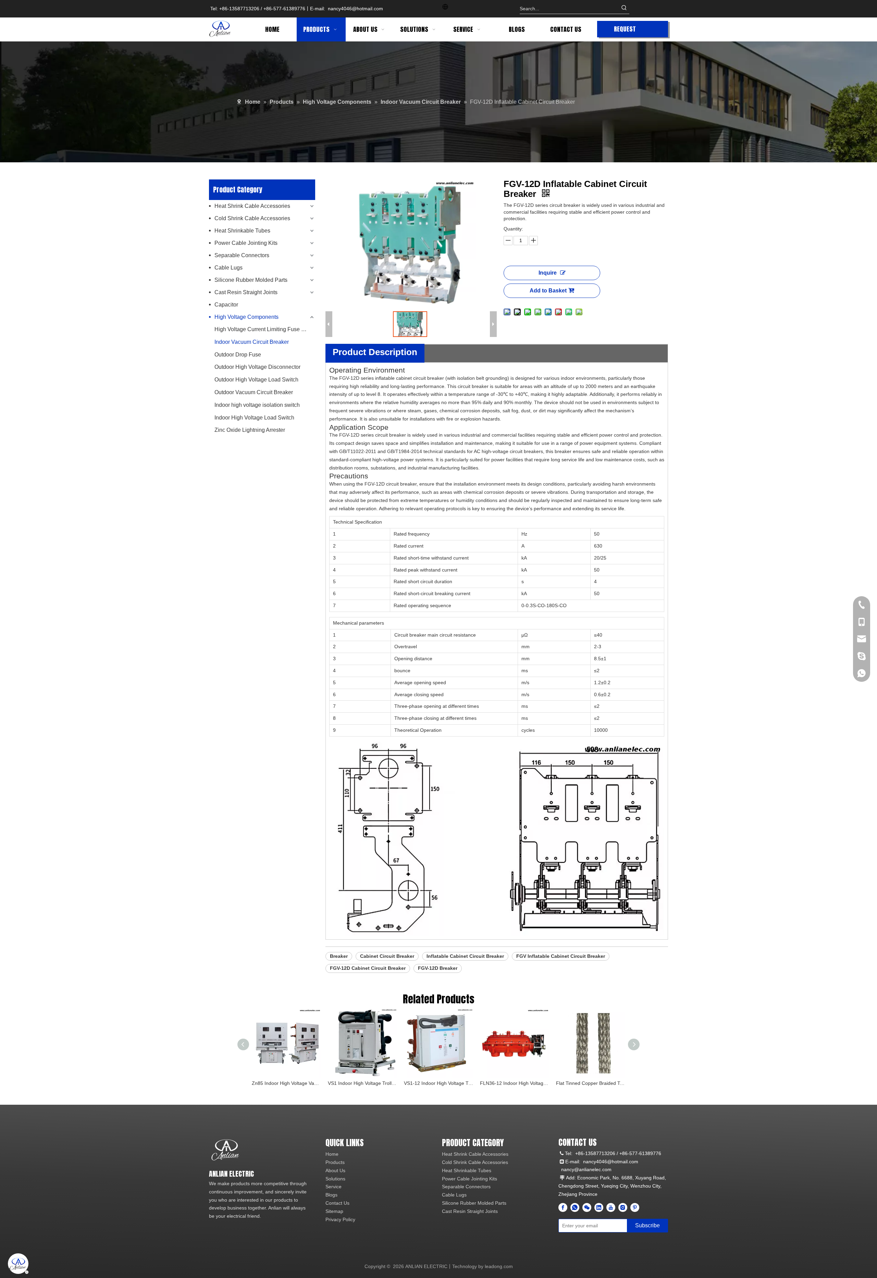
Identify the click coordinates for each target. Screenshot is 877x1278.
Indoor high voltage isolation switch (257, 405)
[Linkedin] (598, 1207)
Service (333, 1186)
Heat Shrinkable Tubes (242, 231)
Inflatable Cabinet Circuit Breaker (465, 956)
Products (335, 1162)
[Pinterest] (634, 1207)
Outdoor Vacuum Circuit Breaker (253, 392)
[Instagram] (622, 1207)
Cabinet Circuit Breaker (387, 956)
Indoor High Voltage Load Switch (254, 418)
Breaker (339, 956)
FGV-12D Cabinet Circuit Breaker (368, 968)
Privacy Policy (340, 1219)
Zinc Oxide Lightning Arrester (249, 430)
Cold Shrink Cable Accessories (252, 218)
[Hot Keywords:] (624, 8)
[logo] (225, 1150)
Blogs (331, 1195)
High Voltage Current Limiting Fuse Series (264, 329)
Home (331, 1154)
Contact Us (337, 1203)
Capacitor (226, 305)
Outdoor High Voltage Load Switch (256, 380)
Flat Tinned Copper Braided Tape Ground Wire (590, 1083)
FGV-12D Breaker (437, 968)
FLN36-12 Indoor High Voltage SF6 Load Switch (514, 1083)
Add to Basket (548, 290)
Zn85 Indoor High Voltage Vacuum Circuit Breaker (286, 1083)
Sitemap (334, 1211)
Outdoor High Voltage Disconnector (257, 367)
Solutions (335, 1178)
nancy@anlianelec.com (586, 1169)
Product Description (375, 352)
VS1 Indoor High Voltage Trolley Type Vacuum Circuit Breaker (362, 1083)
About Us (335, 1170)
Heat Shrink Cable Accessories (252, 206)
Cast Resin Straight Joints (245, 292)
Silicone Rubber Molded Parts (250, 280)
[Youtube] (610, 1207)
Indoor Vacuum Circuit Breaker (251, 342)
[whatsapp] (574, 1207)
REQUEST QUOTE (625, 30)
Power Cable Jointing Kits (245, 243)
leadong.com (499, 1266)
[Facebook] (562, 1207)
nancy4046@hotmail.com (355, 8)
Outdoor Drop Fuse (237, 355)
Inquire (548, 273)
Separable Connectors (241, 255)
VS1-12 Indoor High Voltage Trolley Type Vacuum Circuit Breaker (438, 1083)
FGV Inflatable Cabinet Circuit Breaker (560, 956)
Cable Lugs (228, 268)
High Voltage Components (246, 317)
